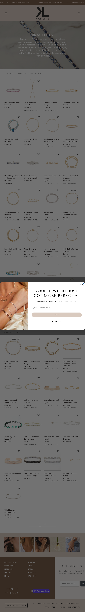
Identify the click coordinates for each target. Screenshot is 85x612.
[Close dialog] (82, 284)
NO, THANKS (57, 321)
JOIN (56, 314)
